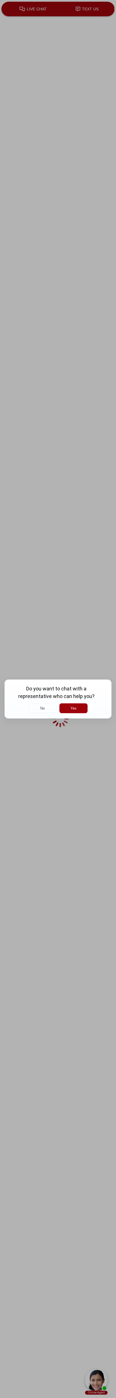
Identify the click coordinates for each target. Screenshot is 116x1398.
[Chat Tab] (58, 699)
